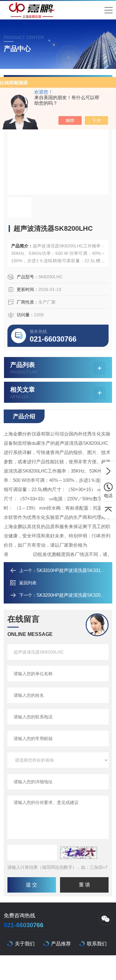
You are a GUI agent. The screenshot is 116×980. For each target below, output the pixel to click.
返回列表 (28, 582)
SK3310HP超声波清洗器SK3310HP (73, 570)
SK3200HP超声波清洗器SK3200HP (73, 595)
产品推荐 (61, 943)
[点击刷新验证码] (78, 853)
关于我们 (25, 943)
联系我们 (97, 943)
